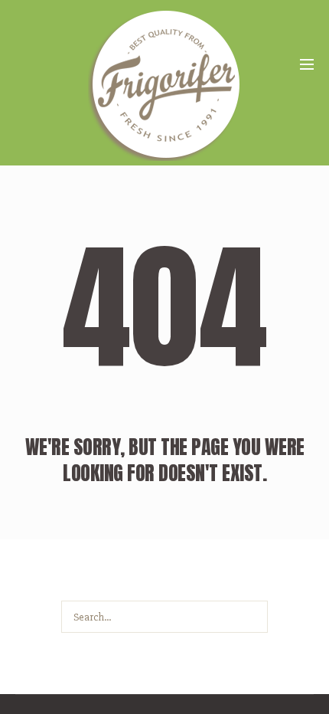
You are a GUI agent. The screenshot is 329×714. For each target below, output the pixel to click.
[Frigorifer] (164, 84)
